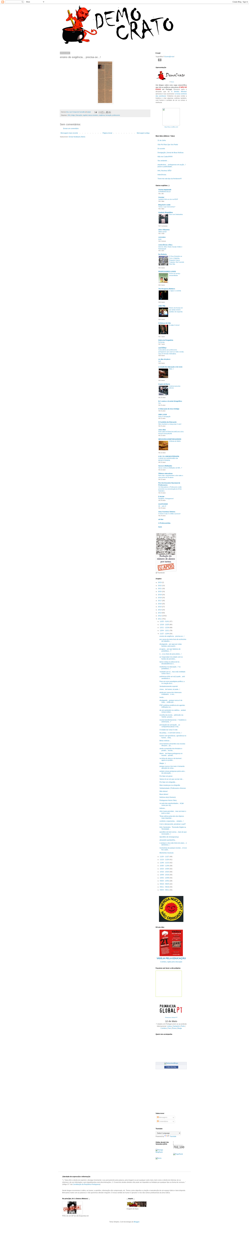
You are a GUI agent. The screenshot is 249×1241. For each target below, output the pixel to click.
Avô (159, 361)
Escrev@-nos (169, 57)
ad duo (160, 519)
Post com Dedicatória (176, 214)
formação (109, 115)
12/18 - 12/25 (165, 624)
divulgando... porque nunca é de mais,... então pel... (171, 701)
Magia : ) (163, 763)
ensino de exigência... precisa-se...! (172, 636)
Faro (169, 1028)
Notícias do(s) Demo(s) (168, 797)
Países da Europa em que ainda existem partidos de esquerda (176, 309)
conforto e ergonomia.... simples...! (172, 821)
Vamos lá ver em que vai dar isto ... (172, 779)
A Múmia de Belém (175, 441)
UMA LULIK (162, 414)
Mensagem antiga (143, 133)
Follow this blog (171, 1067)
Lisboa (169, 1026)
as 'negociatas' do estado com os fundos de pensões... (171, 658)
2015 (160, 607)
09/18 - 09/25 (165, 884)
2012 (160, 616)
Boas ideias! (164, 794)
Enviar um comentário (71, 128)
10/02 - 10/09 (165, 878)
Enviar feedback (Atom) (77, 137)
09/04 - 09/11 (165, 890)
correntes (162, 237)
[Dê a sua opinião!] (102, 112)
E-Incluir (161, 496)
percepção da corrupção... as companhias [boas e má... (170, 726)
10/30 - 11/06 (165, 866)
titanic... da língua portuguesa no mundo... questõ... (171, 754)
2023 (160, 582)
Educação (79, 115)
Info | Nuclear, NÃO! (164, 171)
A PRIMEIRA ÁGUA (164, 191)
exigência (102, 115)
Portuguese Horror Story (168, 800)
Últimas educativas (165, 473)
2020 (160, 591)
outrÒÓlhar (162, 348)
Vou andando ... (163, 161)
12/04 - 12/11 (165, 630)
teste (159, 239)
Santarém (176, 1026)
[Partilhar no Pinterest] (109, 112)
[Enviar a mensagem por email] (100, 112)
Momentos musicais (167, 853)
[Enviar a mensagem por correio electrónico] (95, 112)
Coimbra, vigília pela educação (171, 962)
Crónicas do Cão (164, 323)
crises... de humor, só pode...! (170, 689)
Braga (180, 1028)
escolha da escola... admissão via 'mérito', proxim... (171, 716)
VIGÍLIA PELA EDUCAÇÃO (171, 958)
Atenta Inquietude (164, 190)
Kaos (172, 82)
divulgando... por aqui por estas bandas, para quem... (171, 645)
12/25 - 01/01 (165, 621)
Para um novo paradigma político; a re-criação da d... (172, 682)
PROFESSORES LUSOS (167, 271)
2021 (160, 588)
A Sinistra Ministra (178, 92)
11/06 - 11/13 (165, 863)
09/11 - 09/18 (165, 887)
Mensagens (163, 1117)
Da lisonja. (161, 342)
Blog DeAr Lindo (164, 205)
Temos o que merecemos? (166, 207)
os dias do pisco (164, 359)
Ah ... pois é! (162, 506)
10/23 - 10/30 (165, 869)
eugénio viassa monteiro (90, 115)
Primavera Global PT (171, 1017)
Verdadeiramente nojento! (169, 686)
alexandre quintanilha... (168, 840)
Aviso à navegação (164, 416)
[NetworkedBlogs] (171, 1063)
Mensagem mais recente (69, 133)
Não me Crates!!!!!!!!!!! (165, 157)
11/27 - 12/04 (165, 634)
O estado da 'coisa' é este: (169, 730)
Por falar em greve (166, 776)
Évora (174, 1028)
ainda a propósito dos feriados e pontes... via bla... (171, 749)
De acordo (161, 149)
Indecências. (162, 175)
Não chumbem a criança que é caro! (169, 424)
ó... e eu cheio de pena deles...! (170, 654)
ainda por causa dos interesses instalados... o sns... (171, 693)
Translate (173, 1136)
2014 (160, 610)
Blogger (136, 1222)
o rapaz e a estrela (175, 290)
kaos (160, 527)
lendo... (162, 697)
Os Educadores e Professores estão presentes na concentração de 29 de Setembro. (170, 489)
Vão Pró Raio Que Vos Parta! (168, 144)
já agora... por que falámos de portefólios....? (170, 650)
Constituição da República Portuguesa (86, 1184)
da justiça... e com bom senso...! (171, 733)
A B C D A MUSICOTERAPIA (168, 456)
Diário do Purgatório (165, 340)
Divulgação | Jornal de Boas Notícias (171, 153)
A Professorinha (164, 523)
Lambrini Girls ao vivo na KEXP (168, 199)
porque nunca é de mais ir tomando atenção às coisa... (172, 767)
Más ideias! (164, 791)
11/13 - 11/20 (165, 859)
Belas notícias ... (165, 741)
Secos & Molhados (165, 466)
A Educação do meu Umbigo (168, 409)
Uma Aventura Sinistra (166, 512)
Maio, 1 (171, 369)
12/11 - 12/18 (165, 627)
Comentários (163, 1121)
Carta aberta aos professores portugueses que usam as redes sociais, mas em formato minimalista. (171, 351)
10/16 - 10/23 (165, 872)
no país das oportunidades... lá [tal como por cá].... (172, 804)
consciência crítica (165, 245)
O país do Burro (164, 384)
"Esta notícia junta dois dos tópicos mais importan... (172, 817)
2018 (160, 598)
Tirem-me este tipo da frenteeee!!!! (170, 179)
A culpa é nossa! (174, 325)
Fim (159, 403)
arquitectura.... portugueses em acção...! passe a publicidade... (172, 165)
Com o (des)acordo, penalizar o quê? (173, 824)
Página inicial (107, 133)
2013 (160, 613)
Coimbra (164, 1028)
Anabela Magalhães (165, 212)
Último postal (162, 231)
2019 (160, 595)
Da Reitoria (162, 254)
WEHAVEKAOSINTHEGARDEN (169, 439)
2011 (69, 115)
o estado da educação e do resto (170, 367)
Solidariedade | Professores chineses (173, 788)
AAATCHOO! (163, 504)
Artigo (73, 115)
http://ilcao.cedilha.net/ (171, 127)
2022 (160, 585)
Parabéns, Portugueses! (166, 498)
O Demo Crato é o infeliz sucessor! (169, 513)
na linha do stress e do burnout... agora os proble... (171, 759)
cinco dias (162, 430)
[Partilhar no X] (104, 112)
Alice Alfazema (164, 230)
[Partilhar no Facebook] (107, 112)
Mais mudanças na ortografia (170, 785)
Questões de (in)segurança (169, 837)
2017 (160, 601)
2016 (160, 604)
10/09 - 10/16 (165, 875)
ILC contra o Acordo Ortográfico (170, 401)
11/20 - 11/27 (165, 857)
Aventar (161, 197)
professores (116, 115)
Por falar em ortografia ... (168, 782)
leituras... (163, 808)
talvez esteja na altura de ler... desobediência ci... (170, 663)
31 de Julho (162, 140)
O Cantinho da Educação (167, 422)
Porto (183, 1026)
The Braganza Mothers (166, 289)
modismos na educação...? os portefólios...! (170, 668)
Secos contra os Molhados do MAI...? (170, 468)
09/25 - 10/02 (165, 881)
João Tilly (161, 306)
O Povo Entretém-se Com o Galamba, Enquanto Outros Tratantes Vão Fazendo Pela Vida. (176, 260)
